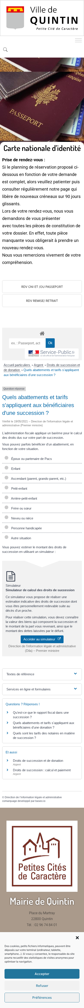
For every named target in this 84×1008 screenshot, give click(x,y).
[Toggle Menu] (78, 40)
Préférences (42, 997)
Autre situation (20, 538)
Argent (39, 365)
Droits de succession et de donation (38, 760)
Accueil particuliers (17, 365)
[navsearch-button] (5, 50)
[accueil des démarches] (42, 333)
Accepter (42, 974)
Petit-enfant (18, 488)
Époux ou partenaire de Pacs (30, 459)
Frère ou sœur (20, 508)
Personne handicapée (25, 528)
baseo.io (40, 801)
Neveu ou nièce (21, 518)
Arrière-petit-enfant (23, 498)
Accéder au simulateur (40, 639)
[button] (77, 938)
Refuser (42, 986)
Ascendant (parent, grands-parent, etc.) (37, 478)
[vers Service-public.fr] (52, 353)
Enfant (14, 468)
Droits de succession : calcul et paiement (42, 770)
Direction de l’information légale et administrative (33, 797)
